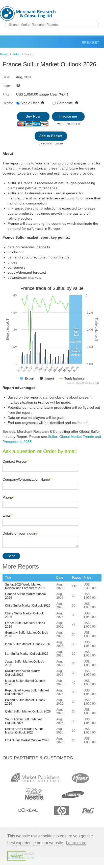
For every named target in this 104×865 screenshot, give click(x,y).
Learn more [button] (76, 843)
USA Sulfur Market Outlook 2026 (27, 740)
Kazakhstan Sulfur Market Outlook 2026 (22, 672)
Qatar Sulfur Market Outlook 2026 (28, 711)
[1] (33, 119)
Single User (29, 103)
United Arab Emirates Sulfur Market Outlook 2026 (24, 730)
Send (11, 556)
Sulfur (15, 54)
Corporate (65, 103)
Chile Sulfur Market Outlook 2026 (27, 605)
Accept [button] (17, 856)
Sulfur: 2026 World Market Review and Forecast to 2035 (25, 586)
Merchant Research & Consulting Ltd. (28, 13)
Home (3, 54)
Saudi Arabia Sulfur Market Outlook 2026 (23, 721)
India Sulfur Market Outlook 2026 (27, 644)
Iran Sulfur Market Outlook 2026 (26, 653)
